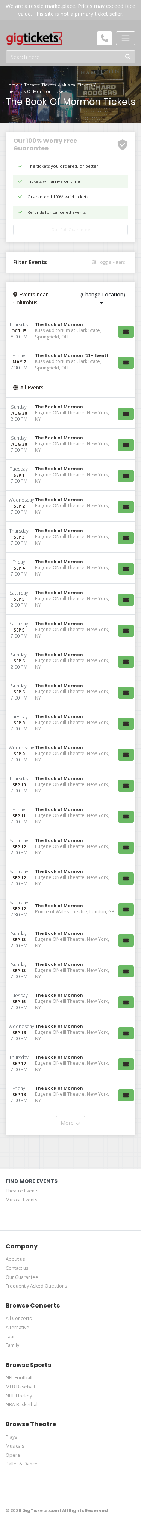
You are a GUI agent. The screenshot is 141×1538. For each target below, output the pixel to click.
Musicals (15, 1446)
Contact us (17, 1268)
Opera (13, 1455)
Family (12, 1345)
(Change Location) (102, 294)
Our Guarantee (22, 1277)
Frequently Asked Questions (36, 1286)
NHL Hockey (19, 1396)
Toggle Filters (110, 262)
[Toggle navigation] (125, 38)
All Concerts (19, 1318)
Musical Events (21, 1200)
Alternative (17, 1327)
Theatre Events (22, 1190)
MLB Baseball (20, 1387)
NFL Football (19, 1377)
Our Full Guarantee (70, 229)
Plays (11, 1437)
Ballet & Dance (22, 1464)
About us (15, 1259)
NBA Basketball (22, 1404)
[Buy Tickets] (126, 332)
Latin (11, 1336)
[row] (70, 330)
